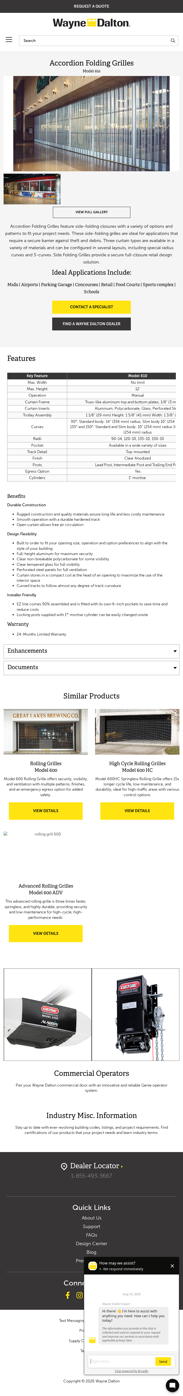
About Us (92, 1218)
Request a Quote (91, 6)
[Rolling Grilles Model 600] (46, 732)
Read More (91, 1030)
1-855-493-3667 (91, 1175)
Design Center (91, 1243)
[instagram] (79, 1296)
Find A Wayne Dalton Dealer (92, 324)
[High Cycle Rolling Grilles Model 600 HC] (137, 732)
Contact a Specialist (91, 307)
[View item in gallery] (91, 123)
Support (91, 1226)
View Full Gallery (92, 212)
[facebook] (67, 1296)
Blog (91, 1252)
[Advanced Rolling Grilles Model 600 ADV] (46, 854)
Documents (22, 667)
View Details (54, 813)
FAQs (91, 1235)
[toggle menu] (9, 39)
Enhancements (27, 651)
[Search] (173, 40)
